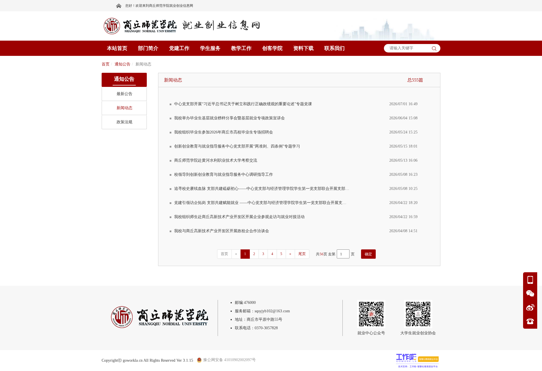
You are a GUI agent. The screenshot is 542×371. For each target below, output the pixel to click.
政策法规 (124, 122)
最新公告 (124, 94)
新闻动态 (124, 108)
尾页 (302, 254)
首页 (106, 64)
